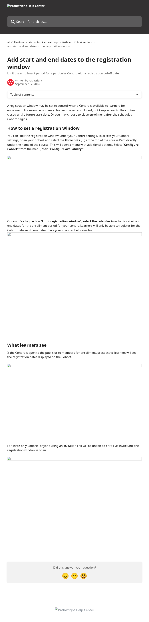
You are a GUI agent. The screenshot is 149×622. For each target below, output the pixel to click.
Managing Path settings (43, 42)
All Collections (15, 42)
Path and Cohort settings (77, 42)
